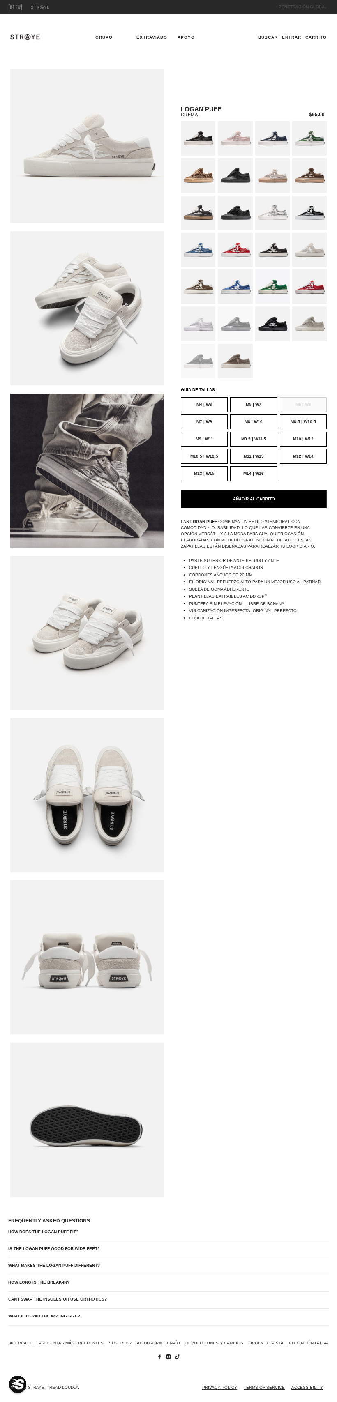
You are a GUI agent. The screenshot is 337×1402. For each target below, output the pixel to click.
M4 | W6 (204, 404)
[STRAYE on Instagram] (168, 1358)
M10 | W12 (303, 439)
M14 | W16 (253, 473)
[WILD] (198, 175)
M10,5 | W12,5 (204, 456)
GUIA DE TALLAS (198, 389)
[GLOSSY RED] (235, 250)
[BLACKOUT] (235, 175)
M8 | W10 (254, 421)
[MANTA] (235, 213)
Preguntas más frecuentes (71, 1343)
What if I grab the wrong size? (44, 1316)
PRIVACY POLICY (219, 1387)
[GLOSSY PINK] (235, 138)
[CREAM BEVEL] (309, 324)
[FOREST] (272, 287)
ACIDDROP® (149, 1343)
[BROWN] (198, 287)
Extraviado (49, 7)
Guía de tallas (206, 618)
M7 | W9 (204, 421)
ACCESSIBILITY (307, 1387)
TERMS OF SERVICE (264, 1387)
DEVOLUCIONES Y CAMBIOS (214, 1343)
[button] (17, 1384)
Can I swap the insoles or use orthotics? (57, 1299)
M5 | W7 (253, 404)
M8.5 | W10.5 (303, 421)
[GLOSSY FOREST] (309, 138)
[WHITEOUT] (198, 324)
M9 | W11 (204, 439)
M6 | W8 (303, 404)
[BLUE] (235, 287)
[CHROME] (272, 213)
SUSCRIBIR (120, 1343)
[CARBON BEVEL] (198, 361)
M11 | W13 (254, 456)
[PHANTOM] (272, 324)
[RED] (309, 287)
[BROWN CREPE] (309, 175)
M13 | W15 (204, 473)
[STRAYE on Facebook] (159, 1358)
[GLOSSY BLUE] (198, 250)
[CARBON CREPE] (198, 213)
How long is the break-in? (38, 1282)
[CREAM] (309, 250)
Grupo (24, 7)
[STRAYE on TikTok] (177, 1358)
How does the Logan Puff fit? (43, 1231)
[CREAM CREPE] (272, 175)
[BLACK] (272, 250)
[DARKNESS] (235, 324)
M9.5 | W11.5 (253, 439)
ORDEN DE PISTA (266, 1343)
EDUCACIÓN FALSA (308, 1343)
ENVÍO (173, 1343)
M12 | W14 (303, 456)
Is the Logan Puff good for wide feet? (54, 1248)
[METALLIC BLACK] (198, 138)
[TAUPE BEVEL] (235, 361)
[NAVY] (272, 138)
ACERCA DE (21, 1343)
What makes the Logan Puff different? (54, 1265)
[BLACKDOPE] (309, 213)
